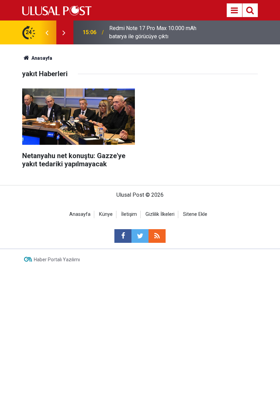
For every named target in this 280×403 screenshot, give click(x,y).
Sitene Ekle (195, 214)
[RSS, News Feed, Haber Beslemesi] (157, 236)
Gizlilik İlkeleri (159, 214)
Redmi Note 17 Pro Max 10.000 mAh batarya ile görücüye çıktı (152, 32)
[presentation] (46, 32)
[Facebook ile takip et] (122, 236)
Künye (106, 214)
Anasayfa (79, 214)
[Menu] (234, 10)
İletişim (129, 214)
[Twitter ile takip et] (140, 236)
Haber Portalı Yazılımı (57, 259)
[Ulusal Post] (57, 9)
